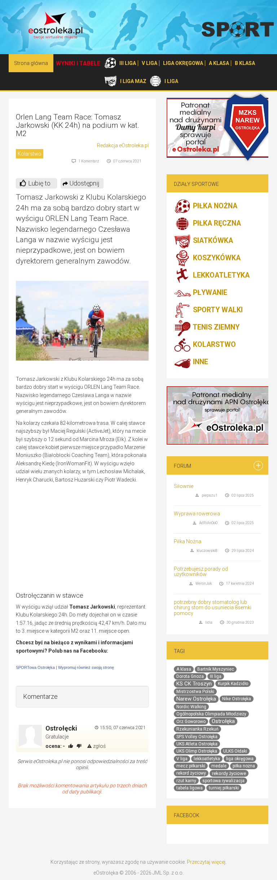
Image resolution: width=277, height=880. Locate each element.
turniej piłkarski (224, 787)
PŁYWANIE (209, 293)
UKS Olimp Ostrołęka (196, 751)
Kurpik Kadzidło (233, 683)
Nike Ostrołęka (236, 698)
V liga (182, 758)
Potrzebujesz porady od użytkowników (201, 571)
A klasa (183, 669)
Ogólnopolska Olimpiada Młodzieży (211, 713)
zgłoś (99, 746)
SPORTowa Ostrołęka (35, 667)
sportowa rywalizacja (223, 780)
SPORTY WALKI (217, 310)
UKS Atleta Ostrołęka (196, 743)
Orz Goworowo (191, 721)
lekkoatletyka (207, 758)
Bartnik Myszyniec (215, 669)
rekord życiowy (191, 773)
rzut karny (186, 780)
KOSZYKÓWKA (216, 258)
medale (219, 765)
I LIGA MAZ (133, 81)
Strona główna (31, 63)
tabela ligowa (189, 787)
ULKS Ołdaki (235, 751)
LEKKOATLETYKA (220, 275)
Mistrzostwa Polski (195, 691)
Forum (182, 466)
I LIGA (171, 81)
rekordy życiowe (229, 773)
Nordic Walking (191, 706)
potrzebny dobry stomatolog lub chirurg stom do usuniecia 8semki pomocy (212, 607)
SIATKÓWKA (212, 241)
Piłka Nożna (187, 541)
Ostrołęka (223, 721)
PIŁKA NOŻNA (214, 206)
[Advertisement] (88, 539)
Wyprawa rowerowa (197, 514)
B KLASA (245, 63)
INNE (199, 362)
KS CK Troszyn (194, 683)
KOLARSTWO (213, 345)
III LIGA (127, 63)
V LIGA (149, 63)
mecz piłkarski (190, 765)
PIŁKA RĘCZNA (216, 223)
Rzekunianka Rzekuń (197, 729)
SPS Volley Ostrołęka (196, 736)
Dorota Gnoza (190, 676)
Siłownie (183, 486)
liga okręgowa (240, 758)
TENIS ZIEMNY (215, 327)
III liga (215, 676)
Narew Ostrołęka (196, 699)
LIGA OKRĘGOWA (183, 63)
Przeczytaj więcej (206, 862)
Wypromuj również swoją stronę (86, 667)
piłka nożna (244, 765)
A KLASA (219, 63)
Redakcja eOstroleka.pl (123, 145)
